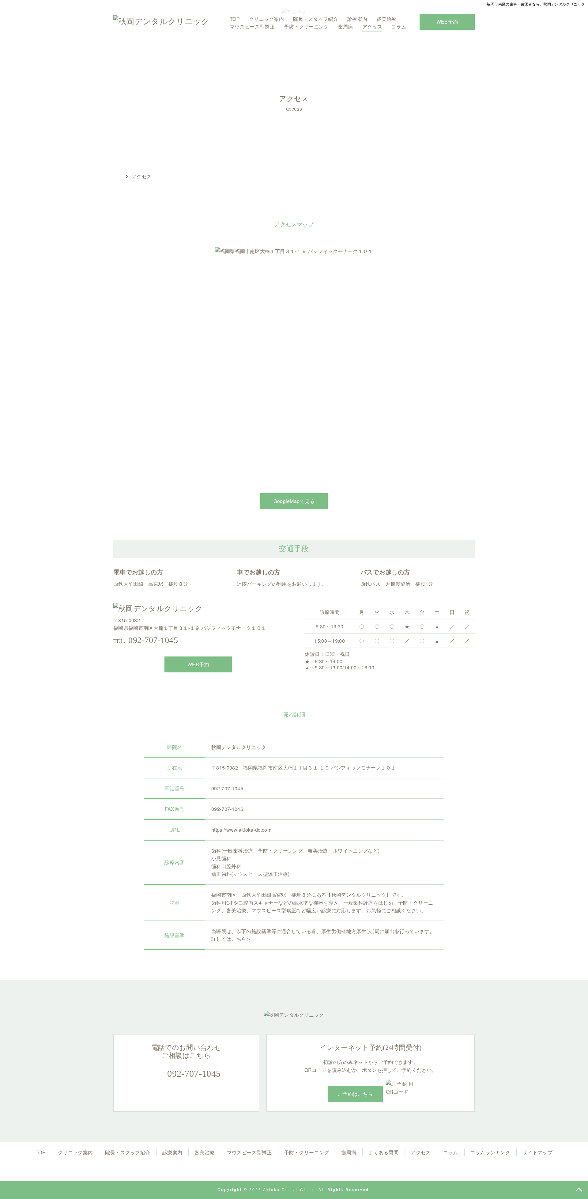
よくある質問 (383, 1152)
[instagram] (294, 1168)
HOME (116, 176)
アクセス (372, 26)
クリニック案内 (266, 18)
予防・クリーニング (306, 26)
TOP (235, 18)
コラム (398, 26)
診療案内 (357, 18)
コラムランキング (490, 1152)
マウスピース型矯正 (252, 26)
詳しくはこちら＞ (231, 938)
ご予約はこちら (355, 1093)
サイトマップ (537, 1152)
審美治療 (386, 18)
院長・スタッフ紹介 (315, 18)
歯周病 (345, 26)
